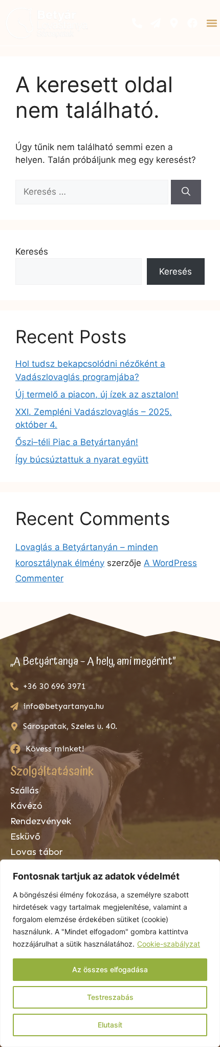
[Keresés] (186, 192)
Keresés (31, 251)
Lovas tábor (36, 851)
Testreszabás (110, 997)
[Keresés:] (93, 191)
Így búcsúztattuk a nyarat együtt (81, 459)
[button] (211, 22)
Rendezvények (40, 821)
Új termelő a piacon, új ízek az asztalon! (97, 394)
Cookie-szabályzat (168, 943)
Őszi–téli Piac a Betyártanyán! (76, 442)
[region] (110, 953)
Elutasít (110, 1024)
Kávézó (26, 805)
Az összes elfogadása (110, 969)
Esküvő (25, 836)
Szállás (24, 790)
